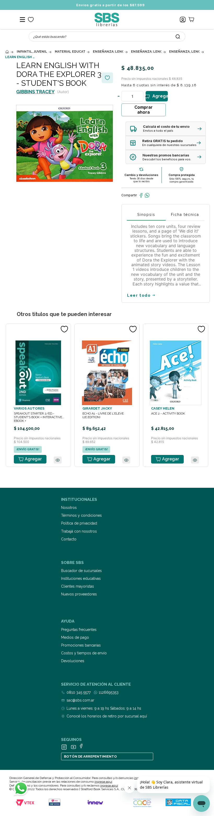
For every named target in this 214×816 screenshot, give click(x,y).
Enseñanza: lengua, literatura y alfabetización (108, 51)
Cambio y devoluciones (141, 175)
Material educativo (70, 51)
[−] (118, 96)
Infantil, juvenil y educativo (32, 51)
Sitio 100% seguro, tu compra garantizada (181, 180)
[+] (146, 96)
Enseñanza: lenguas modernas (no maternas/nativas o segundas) (146, 51)
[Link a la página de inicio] (7, 51)
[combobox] (107, 36)
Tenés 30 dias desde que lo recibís (141, 180)
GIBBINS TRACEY (35, 91)
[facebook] (141, 195)
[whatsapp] (147, 195)
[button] (166, 128)
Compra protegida (182, 175)
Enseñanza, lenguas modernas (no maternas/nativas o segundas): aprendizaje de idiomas (184, 51)
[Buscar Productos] (178, 36)
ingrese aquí (103, 781)
